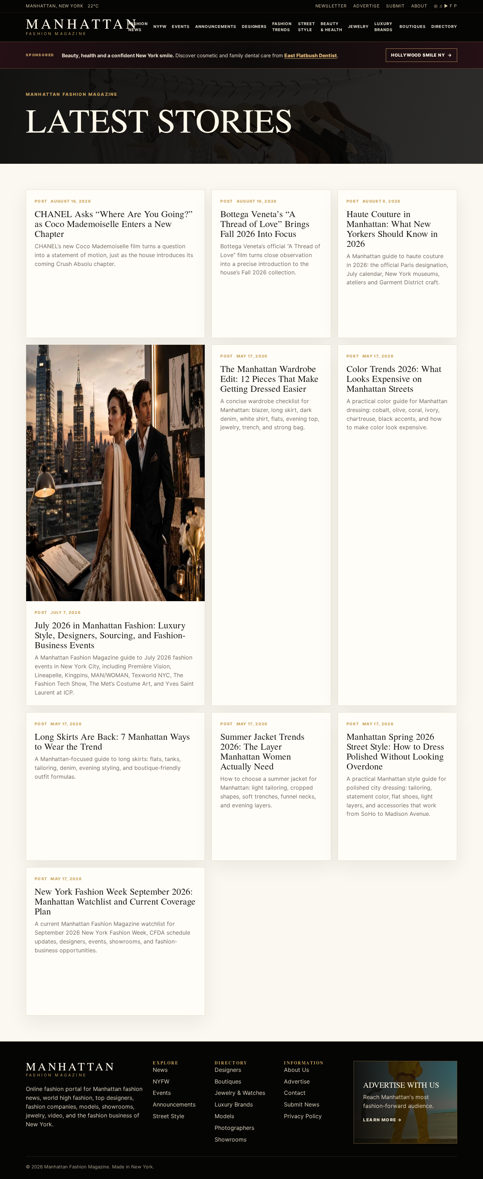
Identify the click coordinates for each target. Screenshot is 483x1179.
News (160, 1069)
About (419, 5)
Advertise (366, 5)
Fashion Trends (282, 26)
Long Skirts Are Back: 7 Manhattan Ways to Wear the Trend (112, 741)
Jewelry (358, 26)
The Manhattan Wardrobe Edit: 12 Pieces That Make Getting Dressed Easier (269, 378)
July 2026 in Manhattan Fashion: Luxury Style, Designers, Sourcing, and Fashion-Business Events (110, 635)
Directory (444, 26)
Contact (294, 1092)
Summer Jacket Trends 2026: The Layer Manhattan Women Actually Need (262, 751)
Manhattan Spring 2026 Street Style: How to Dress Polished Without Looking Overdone (395, 751)
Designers (254, 26)
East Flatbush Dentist (310, 55)
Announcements (215, 26)
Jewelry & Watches (240, 1092)
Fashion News (138, 26)
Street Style (306, 26)
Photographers (234, 1127)
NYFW (160, 26)
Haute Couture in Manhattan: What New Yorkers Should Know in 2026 (392, 228)
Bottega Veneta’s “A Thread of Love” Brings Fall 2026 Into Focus (264, 223)
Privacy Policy (303, 1116)
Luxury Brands (383, 26)
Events (181, 26)
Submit (395, 5)
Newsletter (331, 5)
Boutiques (413, 26)
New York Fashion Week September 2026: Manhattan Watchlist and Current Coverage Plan (115, 901)
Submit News (301, 1104)
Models (224, 1116)
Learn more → (382, 1119)
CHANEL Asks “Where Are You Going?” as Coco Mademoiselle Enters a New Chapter (114, 223)
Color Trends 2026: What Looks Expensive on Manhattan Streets (394, 378)
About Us (296, 1069)
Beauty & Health (331, 26)
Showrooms (230, 1139)
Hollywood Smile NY (421, 55)
